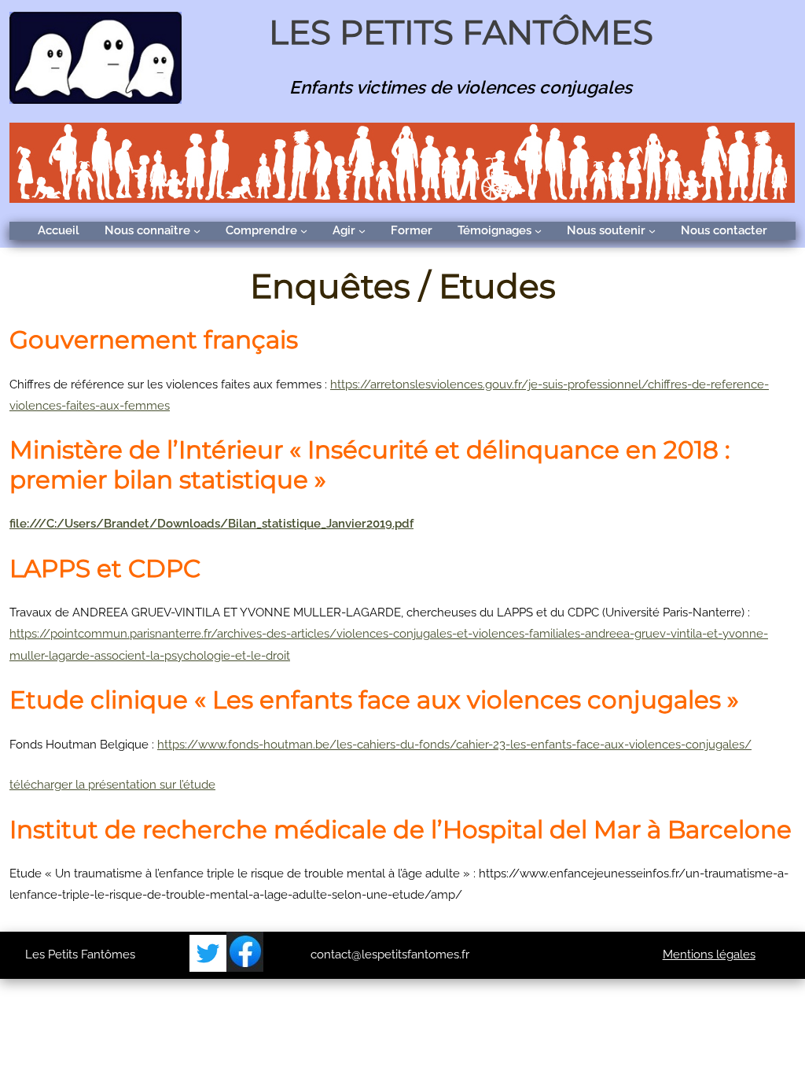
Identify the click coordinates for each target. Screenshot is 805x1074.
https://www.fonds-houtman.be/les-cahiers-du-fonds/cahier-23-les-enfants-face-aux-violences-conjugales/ (454, 744)
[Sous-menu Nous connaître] (196, 230)
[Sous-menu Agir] (362, 230)
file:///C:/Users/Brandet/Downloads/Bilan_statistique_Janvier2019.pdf (211, 524)
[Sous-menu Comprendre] (303, 230)
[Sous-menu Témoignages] (538, 230)
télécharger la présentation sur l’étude (112, 785)
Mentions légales (709, 954)
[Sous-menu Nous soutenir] (652, 230)
